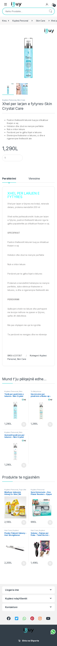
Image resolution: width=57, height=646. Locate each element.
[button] (52, 31)
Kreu (4, 20)
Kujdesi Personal (20, 20)
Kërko (50, 11)
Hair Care (8, 530)
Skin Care (40, 20)
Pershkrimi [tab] (9, 178)
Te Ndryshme (36, 391)
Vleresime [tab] (34, 178)
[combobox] (24, 11)
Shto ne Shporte (30, 640)
